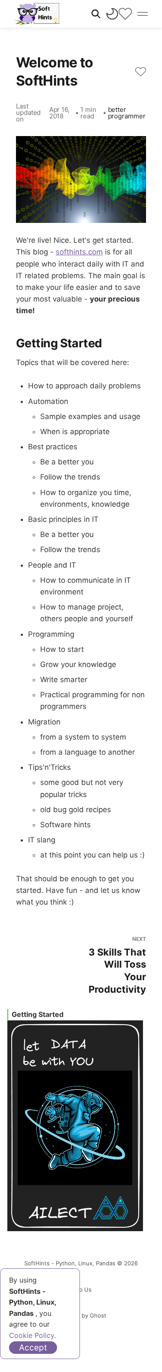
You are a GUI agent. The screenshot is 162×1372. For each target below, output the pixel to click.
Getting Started (38, 1014)
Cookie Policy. (32, 1335)
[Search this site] (96, 14)
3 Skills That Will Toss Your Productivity (117, 965)
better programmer (127, 112)
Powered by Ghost (81, 1315)
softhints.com (79, 252)
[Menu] (142, 13)
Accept (33, 1348)
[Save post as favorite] (140, 71)
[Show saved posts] (125, 14)
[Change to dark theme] (112, 14)
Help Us (81, 1289)
